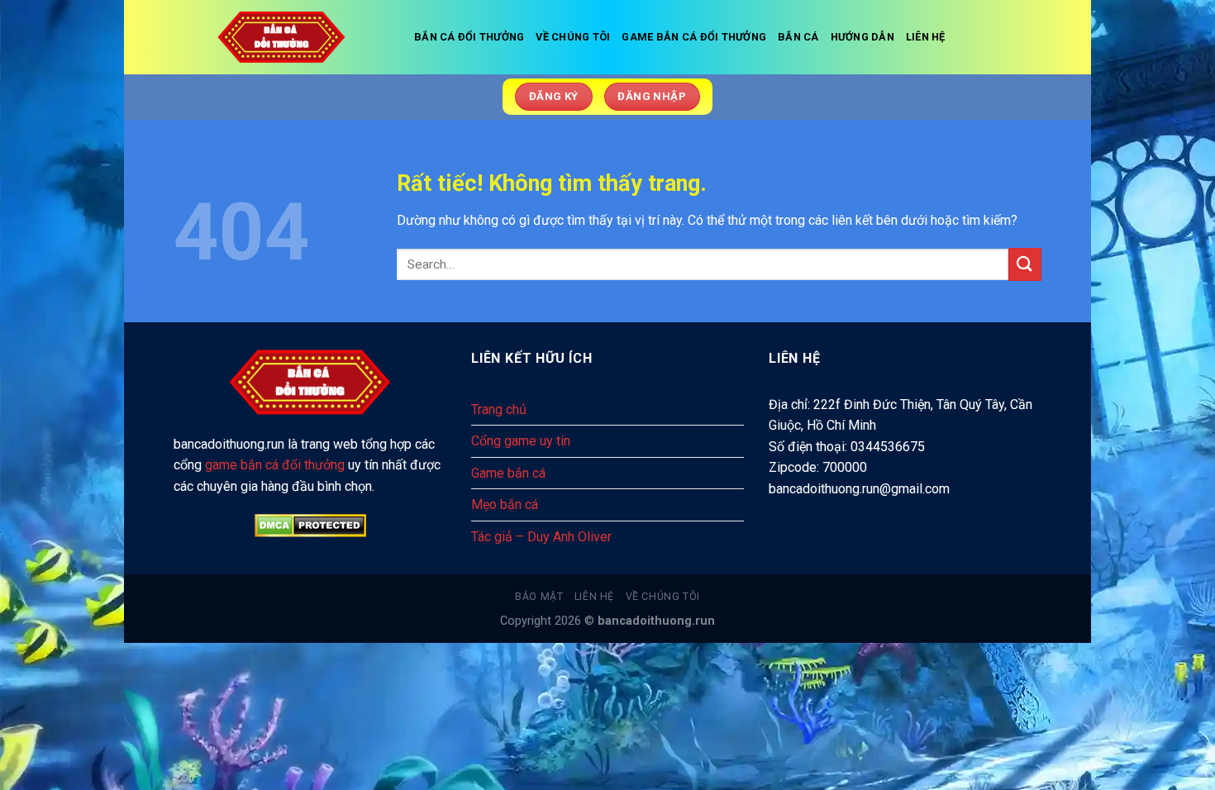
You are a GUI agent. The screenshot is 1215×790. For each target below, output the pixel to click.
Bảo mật (539, 596)
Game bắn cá (508, 473)
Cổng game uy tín (520, 441)
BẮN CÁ (798, 37)
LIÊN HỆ (926, 37)
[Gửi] (1024, 264)
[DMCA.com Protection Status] (310, 525)
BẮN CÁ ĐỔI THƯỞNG (469, 37)
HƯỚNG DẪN (862, 37)
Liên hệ (594, 596)
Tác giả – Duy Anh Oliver (541, 537)
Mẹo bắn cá (504, 504)
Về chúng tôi (663, 596)
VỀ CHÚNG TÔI (573, 37)
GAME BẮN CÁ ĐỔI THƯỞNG (694, 37)
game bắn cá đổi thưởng (275, 465)
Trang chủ (498, 409)
